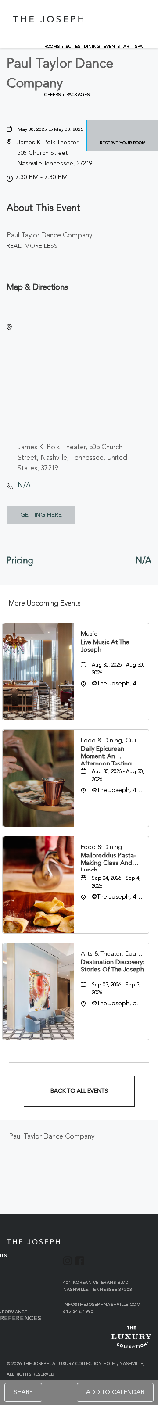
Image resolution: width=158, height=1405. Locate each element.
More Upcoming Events (45, 603)
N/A (24, 485)
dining (92, 46)
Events (112, 46)
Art (127, 46)
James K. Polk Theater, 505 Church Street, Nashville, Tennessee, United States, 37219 (72, 458)
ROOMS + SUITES (62, 46)
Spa (139, 46)
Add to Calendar (115, 1392)
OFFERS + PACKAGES (67, 95)
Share (23, 1392)
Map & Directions (37, 287)
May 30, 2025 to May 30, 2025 (50, 129)
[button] (55, 153)
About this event (43, 208)
